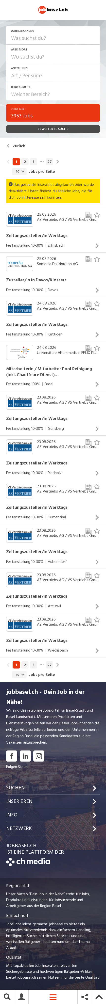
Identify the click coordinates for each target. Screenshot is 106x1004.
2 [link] (25, 162)
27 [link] (49, 162)
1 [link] (16, 162)
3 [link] (34, 162)
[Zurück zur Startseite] (28, 865)
